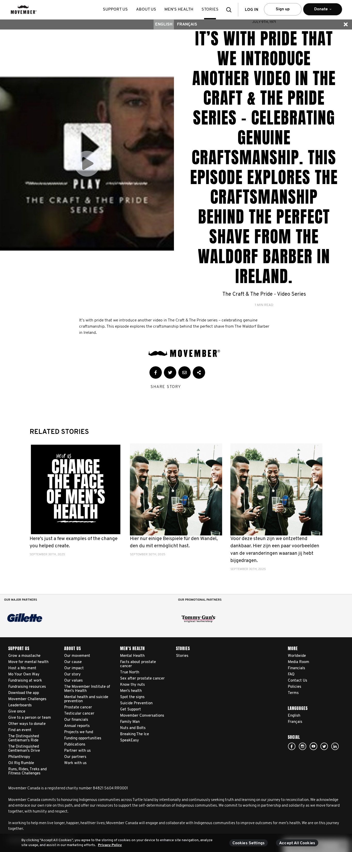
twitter (324, 746)
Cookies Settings (248, 843)
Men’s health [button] (178, 9)
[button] (230, 9)
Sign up (283, 9)
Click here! (302, 746)
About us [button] (146, 9)
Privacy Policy (110, 845)
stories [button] (210, 9)
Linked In (335, 746)
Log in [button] (251, 10)
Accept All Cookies (297, 843)
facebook (292, 746)
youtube (313, 746)
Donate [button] (317, 11)
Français (187, 24)
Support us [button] (115, 9)
